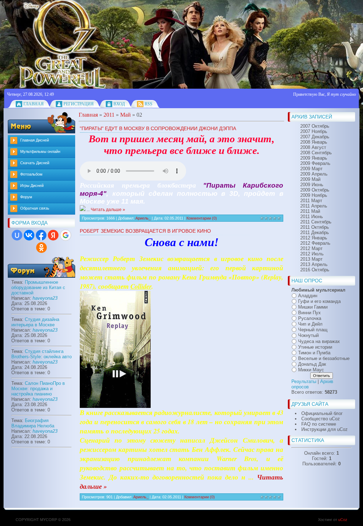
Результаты (303, 381)
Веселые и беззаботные (324, 358)
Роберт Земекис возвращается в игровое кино (145, 231)
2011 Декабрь (314, 232)
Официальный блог (322, 413)
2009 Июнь (311, 184)
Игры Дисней (32, 185)
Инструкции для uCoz (324, 429)
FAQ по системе (318, 424)
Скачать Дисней (34, 163)
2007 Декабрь (314, 136)
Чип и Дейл (310, 324)
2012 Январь (313, 237)
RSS (148, 103)
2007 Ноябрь (313, 131)
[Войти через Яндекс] (53, 235)
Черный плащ (313, 329)
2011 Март (311, 200)
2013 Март (311, 259)
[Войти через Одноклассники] (41, 247)
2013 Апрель (314, 264)
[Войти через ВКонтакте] (29, 235)
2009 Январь (313, 158)
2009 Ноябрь (313, 195)
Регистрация (78, 103)
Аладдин (307, 295)
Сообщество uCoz (320, 418)
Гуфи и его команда (319, 301)
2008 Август (313, 147)
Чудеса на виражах (319, 341)
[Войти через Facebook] (41, 235)
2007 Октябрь (314, 126)
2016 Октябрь (314, 269)
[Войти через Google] (65, 235)
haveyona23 (45, 298)
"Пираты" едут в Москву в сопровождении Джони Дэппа (158, 128)
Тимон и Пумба (314, 352)
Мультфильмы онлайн (40, 151)
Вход (119, 103)
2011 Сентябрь (315, 222)
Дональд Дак (312, 364)
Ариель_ (143, 218)
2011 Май (310, 211)
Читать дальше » (108, 209)
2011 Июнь (311, 216)
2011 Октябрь (314, 227)
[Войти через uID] (17, 235)
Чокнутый (308, 335)
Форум (26, 197)
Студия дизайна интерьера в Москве (35, 322)
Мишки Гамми (313, 307)
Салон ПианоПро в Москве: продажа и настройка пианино (38, 389)
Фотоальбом (31, 174)
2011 (109, 115)
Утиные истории (315, 347)
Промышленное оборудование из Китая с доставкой (38, 287)
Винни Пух (309, 312)
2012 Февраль (315, 243)
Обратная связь (34, 208)
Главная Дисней (34, 140)
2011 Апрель (313, 206)
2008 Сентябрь (316, 152)
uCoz (342, 519)
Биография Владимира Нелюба (32, 423)
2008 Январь (313, 142)
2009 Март (311, 168)
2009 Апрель (314, 174)
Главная (33, 103)
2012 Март (311, 248)
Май (125, 115)
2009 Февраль (315, 163)
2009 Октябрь (314, 190)
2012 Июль (312, 253)
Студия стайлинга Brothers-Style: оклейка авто (41, 354)
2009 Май (310, 179)
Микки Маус (311, 369)
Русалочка (309, 318)
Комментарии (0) (201, 218)
